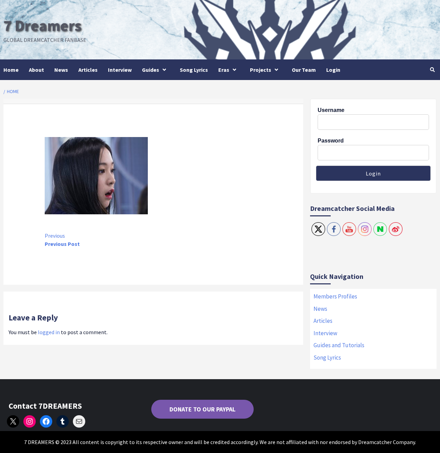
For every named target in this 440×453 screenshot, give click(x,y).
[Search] (432, 69)
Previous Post (62, 239)
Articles (88, 69)
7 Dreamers (42, 25)
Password (331, 141)
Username (331, 110)
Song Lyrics (194, 69)
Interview (120, 69)
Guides (150, 69)
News (61, 69)
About (36, 69)
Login (333, 69)
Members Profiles (335, 296)
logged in (49, 332)
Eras (223, 69)
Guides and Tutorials (339, 345)
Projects (260, 69)
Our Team (304, 69)
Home (11, 69)
